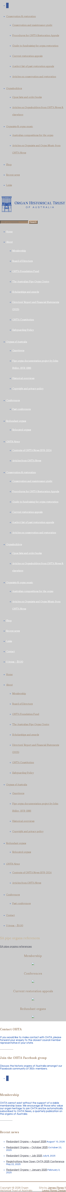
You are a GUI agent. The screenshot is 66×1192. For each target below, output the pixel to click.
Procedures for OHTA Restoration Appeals (35, 35)
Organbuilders (14, 88)
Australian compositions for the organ (32, 135)
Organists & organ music (19, 126)
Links (9, 184)
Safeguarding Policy (23, 329)
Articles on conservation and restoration (34, 76)
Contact (10, 651)
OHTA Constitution (23, 319)
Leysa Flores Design (54, 1190)
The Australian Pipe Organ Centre (30, 281)
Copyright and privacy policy (27, 388)
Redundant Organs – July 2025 (24, 1155)
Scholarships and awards (25, 291)
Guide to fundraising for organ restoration (35, 45)
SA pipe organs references (16, 946)
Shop (9, 164)
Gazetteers (18, 350)
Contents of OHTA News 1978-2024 (32, 450)
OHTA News (13, 441)
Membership (19, 250)
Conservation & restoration (21, 16)
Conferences (13, 400)
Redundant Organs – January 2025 (26, 1170)
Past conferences (21, 408)
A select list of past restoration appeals (33, 66)
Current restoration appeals (27, 55)
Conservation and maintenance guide (32, 24)
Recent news (13, 174)
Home (9, 231)
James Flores (56, 1187)
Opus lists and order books (27, 96)
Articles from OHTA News (26, 460)
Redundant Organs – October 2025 (27, 1147)
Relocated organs (21, 429)
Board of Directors (22, 260)
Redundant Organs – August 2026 (26, 1141)
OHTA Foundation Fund (25, 271)
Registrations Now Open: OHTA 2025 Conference (35, 1161)
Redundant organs (16, 420)
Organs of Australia (16, 341)
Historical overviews (23, 378)
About (9, 241)
